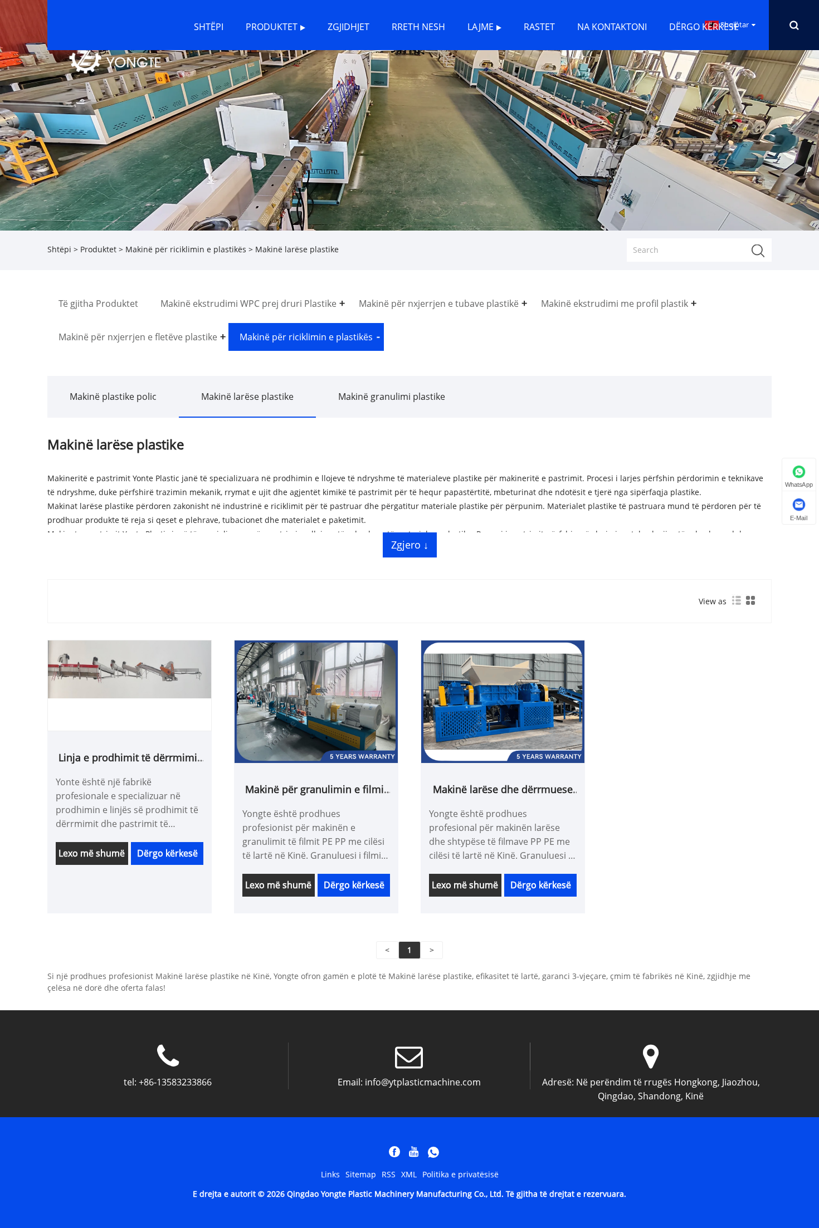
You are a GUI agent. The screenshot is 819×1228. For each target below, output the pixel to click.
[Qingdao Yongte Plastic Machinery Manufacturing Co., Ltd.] (115, 61)
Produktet (98, 249)
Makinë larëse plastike (247, 396)
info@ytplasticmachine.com (423, 1082)
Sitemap (360, 1174)
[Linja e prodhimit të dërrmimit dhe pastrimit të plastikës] (129, 668)
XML (409, 1174)
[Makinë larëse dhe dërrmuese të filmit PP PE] (502, 701)
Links (330, 1174)
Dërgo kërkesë (167, 853)
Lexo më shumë (91, 853)
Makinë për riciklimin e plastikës (185, 249)
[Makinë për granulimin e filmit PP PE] (316, 701)
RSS (389, 1174)
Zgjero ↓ (409, 544)
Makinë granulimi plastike (391, 396)
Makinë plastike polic (113, 396)
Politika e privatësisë (460, 1174)
